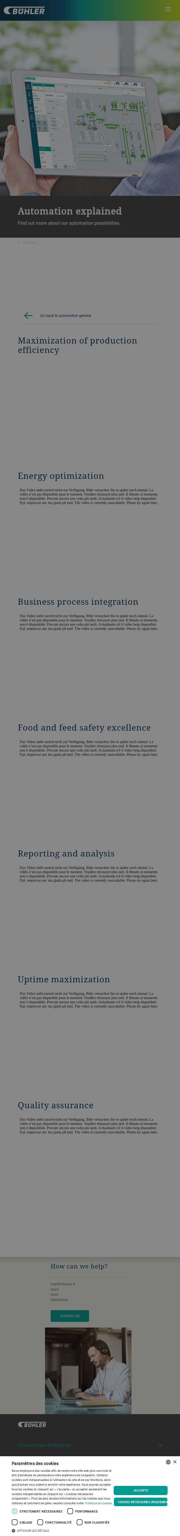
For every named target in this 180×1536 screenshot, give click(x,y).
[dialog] (90, 1496)
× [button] (174, 1462)
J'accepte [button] (140, 1490)
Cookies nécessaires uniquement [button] (143, 1502)
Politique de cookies (98, 1503)
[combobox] (168, 1462)
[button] (62, 1530)
